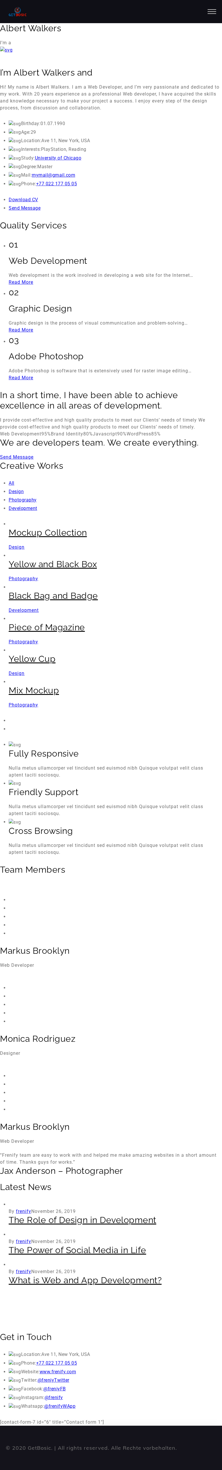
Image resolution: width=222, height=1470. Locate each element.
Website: (30, 1371)
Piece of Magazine (47, 627)
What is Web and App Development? (85, 1280)
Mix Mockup (34, 690)
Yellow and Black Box (53, 564)
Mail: (26, 175)
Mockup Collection (48, 533)
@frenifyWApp (59, 1406)
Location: (31, 140)
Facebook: (32, 1389)
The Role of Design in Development (82, 1220)
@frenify (54, 1397)
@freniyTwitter (53, 1380)
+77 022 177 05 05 (56, 183)
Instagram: (33, 1397)
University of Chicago (58, 158)
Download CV (23, 199)
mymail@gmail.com (53, 175)
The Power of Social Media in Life (77, 1250)
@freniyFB (54, 1389)
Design (16, 491)
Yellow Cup (32, 659)
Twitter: (29, 1380)
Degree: (29, 166)
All (11, 483)
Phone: (28, 183)
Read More (21, 282)
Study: (28, 158)
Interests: (31, 149)
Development (23, 508)
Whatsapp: (33, 1406)
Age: (26, 132)
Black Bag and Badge (53, 596)
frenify (23, 1211)
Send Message (24, 208)
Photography (23, 500)
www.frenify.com (58, 1371)
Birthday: (31, 123)
